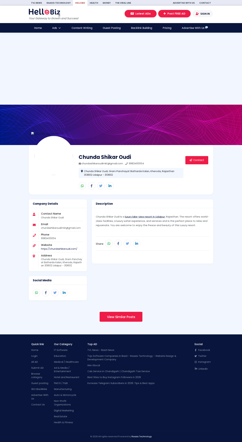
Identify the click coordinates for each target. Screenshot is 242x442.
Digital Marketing (64, 410)
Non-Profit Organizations (62, 402)
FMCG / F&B (61, 383)
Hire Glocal (93, 365)
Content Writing (82, 28)
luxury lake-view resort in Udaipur (145, 216)
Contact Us (38, 404)
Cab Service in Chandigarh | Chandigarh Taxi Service (118, 371)
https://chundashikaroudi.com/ (59, 248)
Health (94, 2)
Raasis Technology (59, 2)
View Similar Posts (121, 317)
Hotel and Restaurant (66, 377)
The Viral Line (123, 2)
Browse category (36, 375)
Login (34, 356)
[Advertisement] (121, 75)
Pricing (167, 28)
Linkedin (203, 368)
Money (107, 2)
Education (60, 356)
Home (38, 28)
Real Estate (60, 416)
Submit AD (37, 367)
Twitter (202, 356)
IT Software (60, 350)
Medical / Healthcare (66, 362)
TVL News (36, 2)
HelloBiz (80, 2)
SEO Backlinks (39, 389)
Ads (55, 28)
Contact (205, 2)
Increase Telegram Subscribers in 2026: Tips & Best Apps (121, 383)
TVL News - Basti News (100, 350)
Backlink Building (141, 28)
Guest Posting (112, 28)
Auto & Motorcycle (65, 395)
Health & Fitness (63, 422)
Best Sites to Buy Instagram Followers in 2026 (114, 377)
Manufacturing (63, 389)
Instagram (204, 362)
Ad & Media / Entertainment (62, 369)
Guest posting (39, 383)
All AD (34, 362)
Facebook (204, 350)
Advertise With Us (184, 2)
